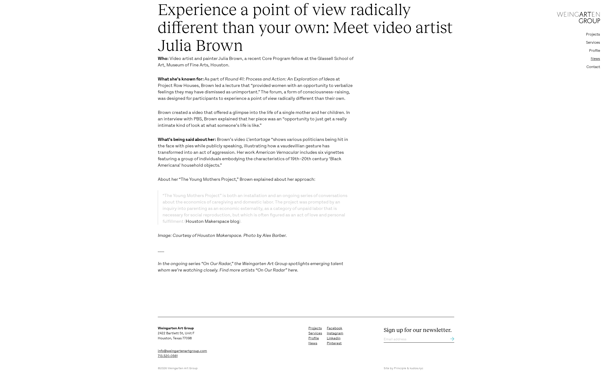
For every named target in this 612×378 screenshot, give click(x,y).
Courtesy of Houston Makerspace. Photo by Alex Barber (229, 235)
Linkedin (333, 338)
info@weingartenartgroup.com (182, 351)
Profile (594, 50)
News (595, 58)
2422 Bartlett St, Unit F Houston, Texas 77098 (176, 333)
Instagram (335, 333)
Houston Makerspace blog (212, 221)
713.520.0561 (168, 356)
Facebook (334, 328)
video (197, 112)
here (292, 270)
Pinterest (334, 343)
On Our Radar (217, 263)
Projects (593, 34)
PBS (198, 119)
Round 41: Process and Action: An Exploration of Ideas (280, 79)
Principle (400, 368)
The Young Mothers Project (208, 179)
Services (593, 42)
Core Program (276, 58)
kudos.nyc (416, 368)
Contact (593, 66)
